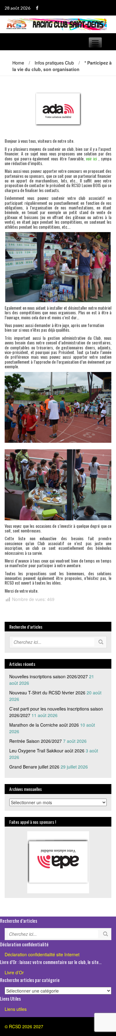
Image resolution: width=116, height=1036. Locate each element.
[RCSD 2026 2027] (56, 23)
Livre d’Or (14, 972)
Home (18, 63)
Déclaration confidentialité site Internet (42, 954)
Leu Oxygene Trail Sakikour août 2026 (46, 750)
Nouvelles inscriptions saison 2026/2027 (48, 676)
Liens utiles (16, 1009)
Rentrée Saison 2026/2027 (35, 741)
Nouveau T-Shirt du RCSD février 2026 (47, 692)
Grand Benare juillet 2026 (34, 767)
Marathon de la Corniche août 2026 (44, 725)
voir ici (91, 158)
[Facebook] (37, 8)
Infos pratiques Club (54, 63)
